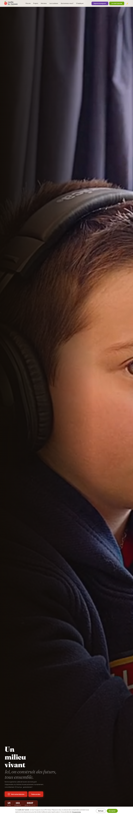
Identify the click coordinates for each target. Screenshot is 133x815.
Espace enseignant (100, 3)
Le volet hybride (116, 3)
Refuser (101, 811)
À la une (28, 3)
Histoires (44, 3)
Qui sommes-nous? (67, 3)
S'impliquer (80, 3)
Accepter (112, 811)
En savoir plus (76, 812)
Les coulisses (53, 3)
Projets (35, 3)
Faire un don (35, 794)
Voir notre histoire (17, 794)
